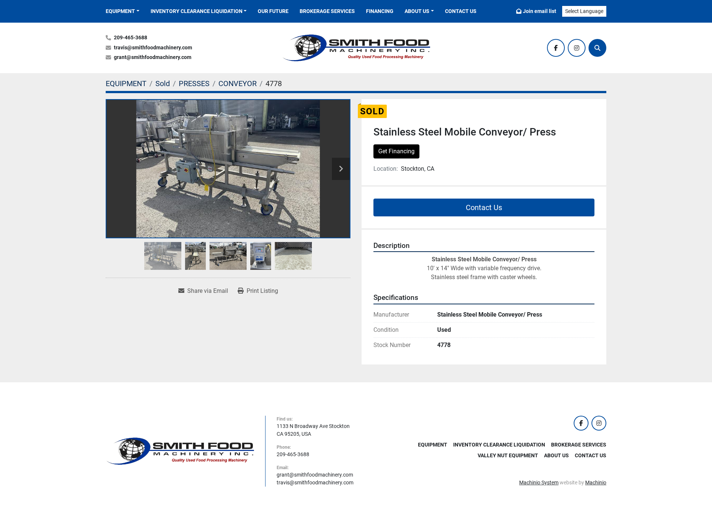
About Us (417, 11)
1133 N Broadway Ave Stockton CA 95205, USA (313, 430)
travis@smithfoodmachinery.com (153, 48)
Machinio (595, 482)
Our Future (273, 11)
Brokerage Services (327, 11)
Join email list (539, 11)
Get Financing (396, 151)
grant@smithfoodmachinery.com (152, 57)
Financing (379, 11)
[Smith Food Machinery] (180, 451)
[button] (122, 11)
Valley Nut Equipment (508, 455)
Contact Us (461, 11)
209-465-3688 (130, 38)
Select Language (584, 11)
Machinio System (538, 482)
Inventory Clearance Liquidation (197, 11)
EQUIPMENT (120, 11)
